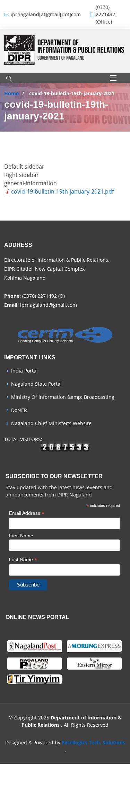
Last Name (23, 559)
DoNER (19, 410)
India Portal (24, 370)
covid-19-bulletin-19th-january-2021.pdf (62, 191)
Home (11, 93)
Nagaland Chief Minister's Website (51, 423)
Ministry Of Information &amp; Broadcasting (62, 397)
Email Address (26, 513)
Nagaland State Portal (36, 384)
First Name (21, 535)
